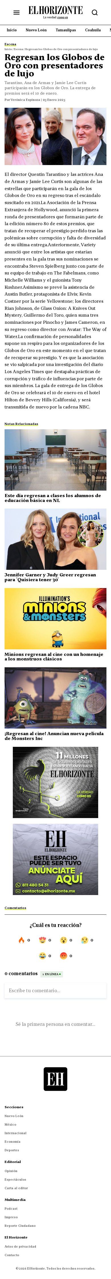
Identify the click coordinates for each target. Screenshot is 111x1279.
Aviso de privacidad (20, 1247)
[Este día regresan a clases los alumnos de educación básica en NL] (55, 460)
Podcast (11, 1209)
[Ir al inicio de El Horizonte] (55, 12)
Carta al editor (16, 1188)
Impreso (11, 1217)
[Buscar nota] (95, 12)
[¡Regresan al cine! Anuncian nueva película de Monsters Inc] (55, 698)
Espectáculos (15, 1180)
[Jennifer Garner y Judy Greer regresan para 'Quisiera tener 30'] (55, 539)
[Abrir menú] (16, 12)
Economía (12, 1142)
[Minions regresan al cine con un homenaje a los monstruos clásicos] (55, 618)
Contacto (12, 1255)
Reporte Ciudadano (20, 1226)
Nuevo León (14, 1116)
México (10, 1125)
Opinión (11, 1171)
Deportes (12, 1150)
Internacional (15, 1133)
